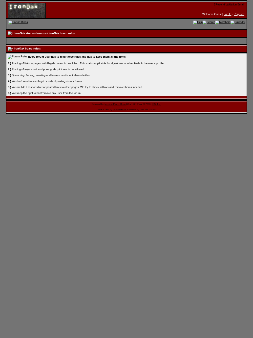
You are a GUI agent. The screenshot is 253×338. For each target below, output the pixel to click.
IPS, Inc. (156, 104)
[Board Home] (31, 10)
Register (239, 14)
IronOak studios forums (30, 33)
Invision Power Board (115, 104)
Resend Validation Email (229, 4)
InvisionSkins (119, 109)
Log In (227, 14)
